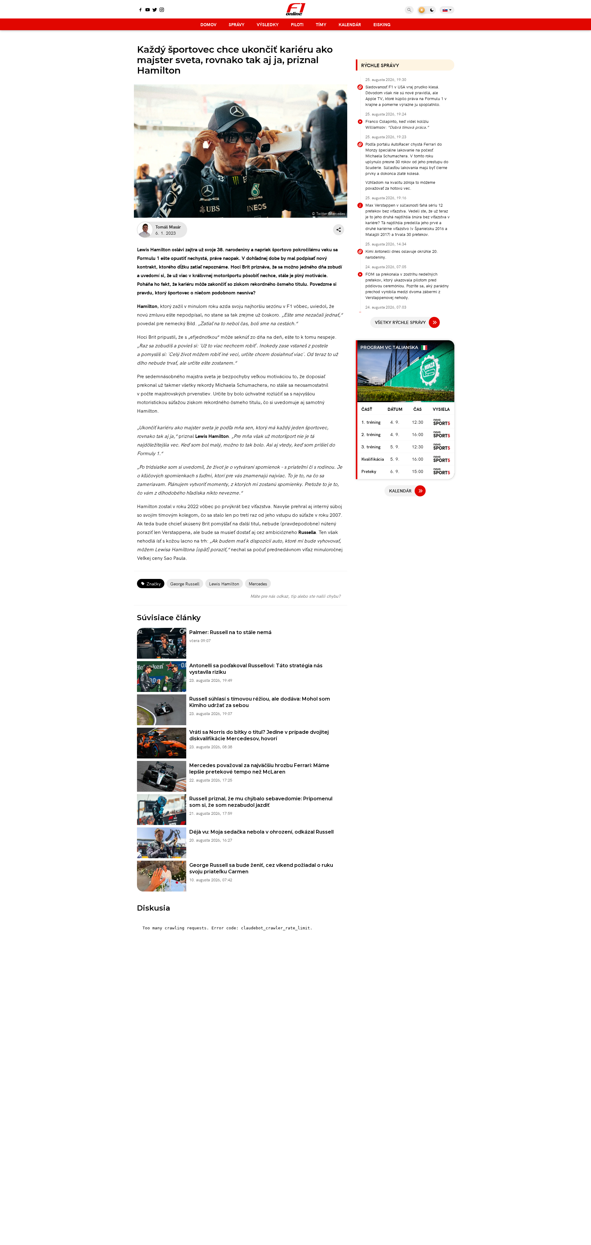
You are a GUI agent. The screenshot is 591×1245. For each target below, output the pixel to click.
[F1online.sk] (296, 9)
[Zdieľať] (338, 229)
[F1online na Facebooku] (140, 10)
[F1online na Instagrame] (161, 10)
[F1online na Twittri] (154, 10)
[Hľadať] (409, 10)
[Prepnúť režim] (426, 10)
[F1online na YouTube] (147, 10)
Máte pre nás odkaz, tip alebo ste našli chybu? (295, 596)
